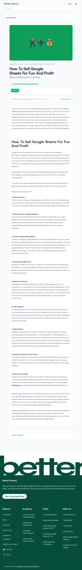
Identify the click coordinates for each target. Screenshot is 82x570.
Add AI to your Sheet (10, 544)
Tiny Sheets (67, 526)
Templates (7, 514)
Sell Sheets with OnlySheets (49, 543)
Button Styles (68, 531)
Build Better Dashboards (27, 524)
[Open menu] (76, 4)
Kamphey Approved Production (28, 566)
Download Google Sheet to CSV (49, 535)
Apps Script (7, 530)
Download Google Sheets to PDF (49, 527)
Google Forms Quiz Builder (70, 546)
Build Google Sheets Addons (70, 538)
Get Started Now (14, 496)
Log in (70, 4)
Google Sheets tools (16, 64)
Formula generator (50, 514)
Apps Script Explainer (51, 520)
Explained (6, 539)
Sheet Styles (68, 520)
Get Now (15, 90)
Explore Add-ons (69, 514)
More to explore (17, 435)
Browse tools (11, 18)
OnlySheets (16, 385)
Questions (7, 535)
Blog (4, 520)
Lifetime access (65, 99)
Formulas (6, 525)
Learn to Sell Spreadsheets (28, 540)
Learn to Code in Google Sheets (29, 515)
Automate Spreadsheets (28, 532)
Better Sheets (11, 3)
